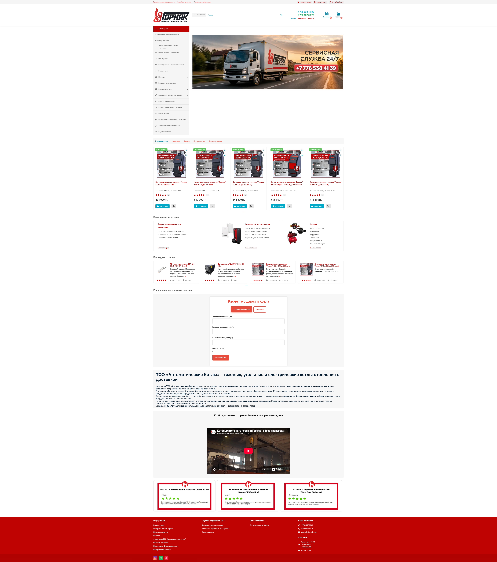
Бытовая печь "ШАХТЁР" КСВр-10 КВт (231, 265)
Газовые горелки (161, 59)
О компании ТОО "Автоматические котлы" (169, 539)
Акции (187, 141)
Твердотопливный (241, 309)
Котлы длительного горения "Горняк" (172, 234)
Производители (208, 532)
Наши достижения (160, 532)
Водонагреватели (165, 89)
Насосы (161, 77)
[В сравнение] (186, 155)
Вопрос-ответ (158, 525)
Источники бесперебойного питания (172, 119)
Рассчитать (220, 357)
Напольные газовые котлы (256, 231)
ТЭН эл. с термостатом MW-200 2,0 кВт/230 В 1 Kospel (182, 265)
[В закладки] (186, 150)
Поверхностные (316, 241)
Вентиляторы (163, 113)
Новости (156, 536)
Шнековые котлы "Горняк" (168, 237)
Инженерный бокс (162, 40)
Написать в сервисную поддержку (215, 529)
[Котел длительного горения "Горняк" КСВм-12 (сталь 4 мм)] (171, 164)
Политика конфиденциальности (165, 546)
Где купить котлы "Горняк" (163, 529)
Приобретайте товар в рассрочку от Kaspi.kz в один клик (172, 2)
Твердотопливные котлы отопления (168, 46)
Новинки (176, 141)
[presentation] (153, 178)
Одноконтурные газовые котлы (257, 238)
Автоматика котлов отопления (170, 107)
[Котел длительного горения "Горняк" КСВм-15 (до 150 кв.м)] (210, 164)
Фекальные (314, 238)
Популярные (199, 141)
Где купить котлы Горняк (259, 525)
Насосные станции (317, 244)
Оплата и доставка (160, 543)
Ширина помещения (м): (223, 327)
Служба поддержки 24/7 (213, 520)
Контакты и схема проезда (212, 525)
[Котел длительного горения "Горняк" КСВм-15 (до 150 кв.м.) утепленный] (287, 164)
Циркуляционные (317, 228)
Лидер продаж (215, 141)
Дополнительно (257, 520)
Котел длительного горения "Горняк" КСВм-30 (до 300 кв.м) (326, 183)
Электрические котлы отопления (171, 65)
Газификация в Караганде (202, 2)
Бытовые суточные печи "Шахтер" (171, 231)
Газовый (260, 309)
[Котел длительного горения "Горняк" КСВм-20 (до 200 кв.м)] (248, 164)
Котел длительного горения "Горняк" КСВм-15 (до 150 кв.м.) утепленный (287, 183)
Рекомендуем (161, 141)
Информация (159, 520)
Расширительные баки (167, 83)
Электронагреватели (166, 101)
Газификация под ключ (162, 549)
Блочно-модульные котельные (167, 34)
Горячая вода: (218, 348)
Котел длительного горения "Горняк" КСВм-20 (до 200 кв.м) (248, 183)
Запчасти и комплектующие (169, 126)
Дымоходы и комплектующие (170, 95)
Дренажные (314, 231)
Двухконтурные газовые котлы (257, 228)
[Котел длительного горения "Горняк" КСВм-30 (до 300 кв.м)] (326, 164)
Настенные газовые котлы (255, 235)
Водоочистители (164, 132)
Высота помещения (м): (222, 338)
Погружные (314, 235)
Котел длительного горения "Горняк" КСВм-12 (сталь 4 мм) (171, 183)
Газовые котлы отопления (168, 53)
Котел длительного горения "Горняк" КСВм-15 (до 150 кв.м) (210, 183)
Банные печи (163, 71)
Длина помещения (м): (222, 316)
